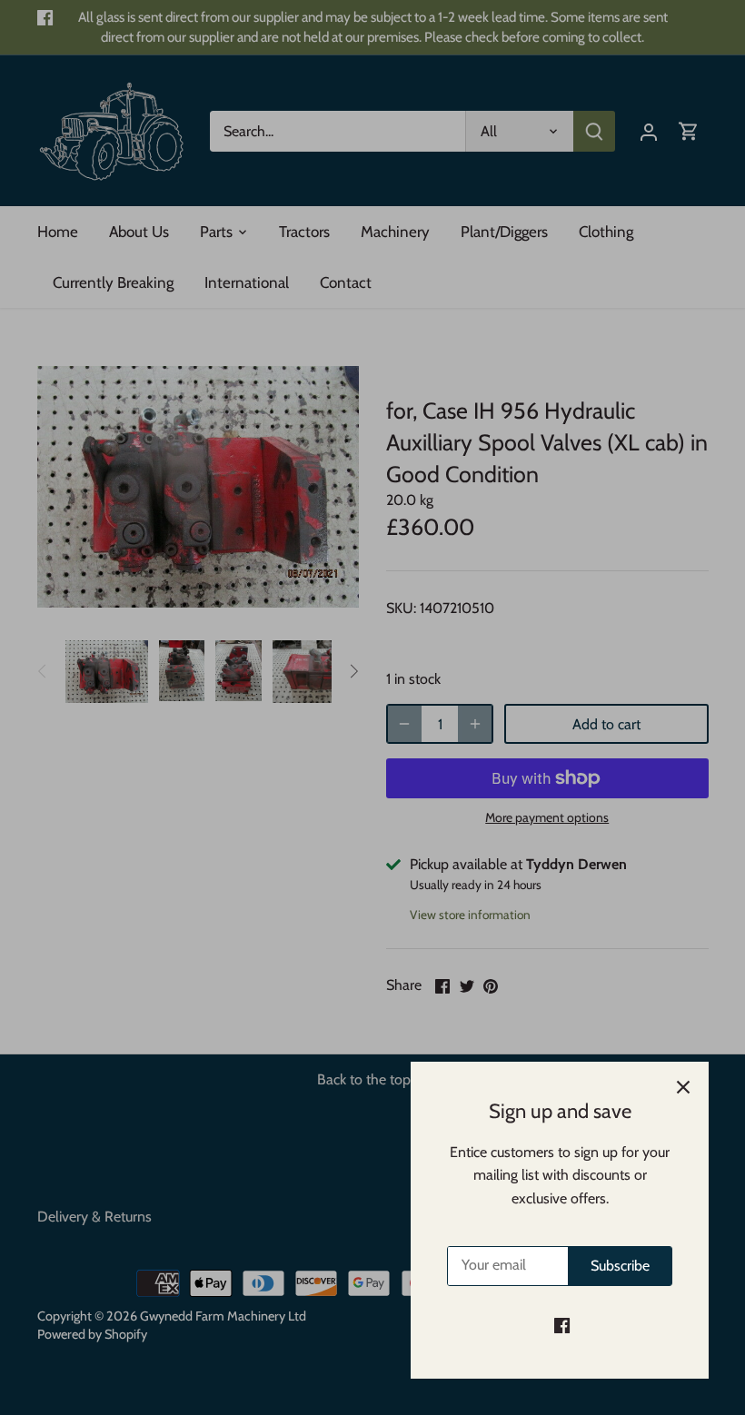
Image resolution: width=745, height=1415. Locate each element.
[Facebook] (562, 1325)
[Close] (683, 1087)
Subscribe (620, 1265)
